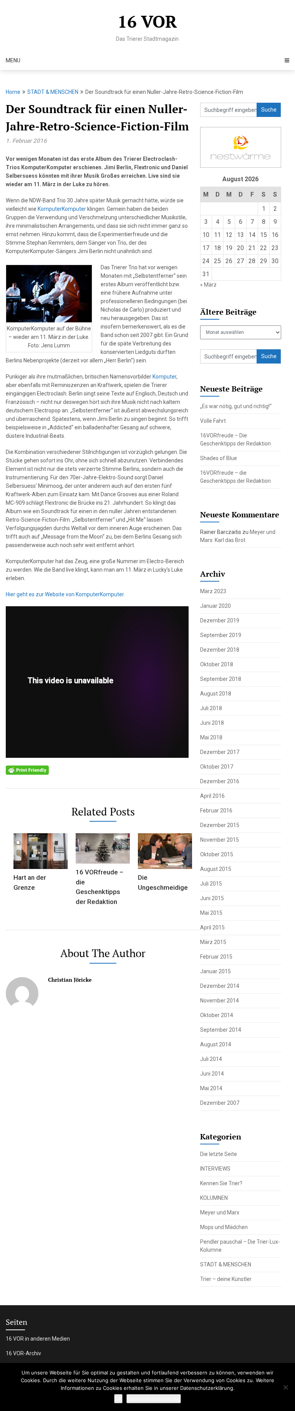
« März (208, 285)
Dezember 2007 (219, 1103)
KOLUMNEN (214, 1198)
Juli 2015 (211, 884)
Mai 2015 (211, 913)
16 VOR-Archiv (23, 1353)
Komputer (164, 377)
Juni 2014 (212, 1074)
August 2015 (215, 869)
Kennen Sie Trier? (221, 1183)
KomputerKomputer (62, 209)
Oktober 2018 (216, 664)
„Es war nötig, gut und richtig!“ (236, 406)
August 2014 (215, 1044)
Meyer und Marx (219, 1212)
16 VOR (147, 21)
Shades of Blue (218, 458)
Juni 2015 (212, 898)
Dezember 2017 (219, 752)
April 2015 (212, 927)
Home (13, 92)
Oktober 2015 (216, 854)
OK (118, 1399)
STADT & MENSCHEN (52, 92)
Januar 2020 (215, 606)
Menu (13, 60)
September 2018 (220, 679)
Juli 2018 (211, 708)
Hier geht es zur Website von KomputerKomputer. (65, 594)
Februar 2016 (216, 810)
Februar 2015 (216, 957)
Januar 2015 (215, 971)
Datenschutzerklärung (153, 1399)
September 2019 (220, 635)
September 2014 (220, 1030)
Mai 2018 (211, 737)
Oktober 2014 (216, 1015)
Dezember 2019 (219, 620)
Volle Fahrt (213, 421)
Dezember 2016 (219, 781)
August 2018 (215, 693)
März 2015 (213, 942)
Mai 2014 (211, 1088)
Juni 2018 (212, 723)
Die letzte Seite (218, 1154)
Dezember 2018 (219, 650)
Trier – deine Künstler (226, 1279)
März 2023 (213, 591)
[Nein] (285, 1387)
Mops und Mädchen (224, 1227)
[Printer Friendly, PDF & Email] (27, 770)
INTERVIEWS (215, 1169)
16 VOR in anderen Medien (38, 1339)
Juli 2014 (211, 1059)
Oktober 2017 (216, 767)
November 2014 (219, 1000)
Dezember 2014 (219, 986)
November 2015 (219, 840)
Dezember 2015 (219, 825)
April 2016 (212, 796)
